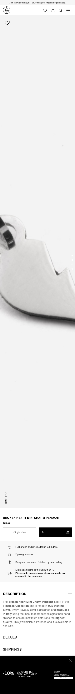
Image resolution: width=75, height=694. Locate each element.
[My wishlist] (45, 10)
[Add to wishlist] (7, 22)
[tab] (37, 594)
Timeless (6, 498)
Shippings (12, 649)
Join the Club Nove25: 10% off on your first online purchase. (37, 2)
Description (15, 593)
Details (10, 636)
